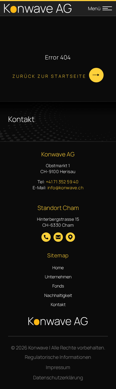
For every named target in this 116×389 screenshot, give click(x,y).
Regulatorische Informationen (58, 357)
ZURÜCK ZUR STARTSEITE (49, 76)
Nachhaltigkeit (58, 295)
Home (58, 268)
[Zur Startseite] (37, 8)
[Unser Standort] (70, 237)
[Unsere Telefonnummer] (46, 237)
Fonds (58, 286)
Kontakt (58, 304)
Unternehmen (58, 277)
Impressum (58, 367)
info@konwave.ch (65, 188)
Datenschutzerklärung (58, 377)
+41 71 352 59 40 (62, 182)
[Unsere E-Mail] (58, 237)
